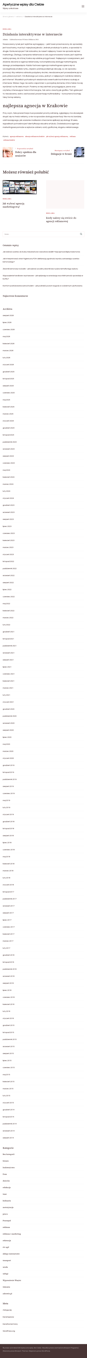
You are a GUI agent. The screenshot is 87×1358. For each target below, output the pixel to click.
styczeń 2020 (8, 758)
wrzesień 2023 (8, 512)
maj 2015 (6, 1074)
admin (5, 39)
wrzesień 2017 (8, 906)
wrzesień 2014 (8, 1131)
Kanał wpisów (8, 1317)
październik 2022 (10, 568)
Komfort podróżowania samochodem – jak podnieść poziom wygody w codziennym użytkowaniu (42, 286)
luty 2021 (6, 695)
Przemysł (7, 1220)
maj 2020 (6, 744)
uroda (5, 1267)
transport (7, 1260)
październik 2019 (10, 779)
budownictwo (9, 1167)
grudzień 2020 (8, 709)
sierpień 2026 (8, 315)
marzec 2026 (8, 350)
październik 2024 (10, 442)
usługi (5, 1273)
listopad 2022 (8, 561)
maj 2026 (6, 336)
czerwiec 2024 (9, 463)
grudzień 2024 (8, 428)
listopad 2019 (8, 772)
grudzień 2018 (8, 821)
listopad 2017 (8, 892)
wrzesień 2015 (8, 1046)
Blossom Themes (21, 1351)
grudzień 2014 (8, 1110)
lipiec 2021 (7, 667)
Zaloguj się (7, 1310)
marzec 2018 (8, 871)
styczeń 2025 (8, 421)
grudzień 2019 (8, 765)
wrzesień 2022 (8, 575)
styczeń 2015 (8, 1103)
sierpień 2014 (8, 1138)
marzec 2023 (8, 547)
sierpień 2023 (8, 519)
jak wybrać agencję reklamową (57, 136)
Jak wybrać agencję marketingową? (13, 205)
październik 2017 (10, 899)
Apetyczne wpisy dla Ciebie (23, 4)
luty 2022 (6, 625)
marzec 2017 (8, 941)
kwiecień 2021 (8, 681)
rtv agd (6, 1247)
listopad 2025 (8, 379)
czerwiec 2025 (9, 393)
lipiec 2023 (7, 526)
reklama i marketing (12, 1234)
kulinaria (7, 1200)
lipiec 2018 (7, 842)
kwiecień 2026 (8, 343)
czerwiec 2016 (9, 997)
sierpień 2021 (8, 660)
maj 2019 (6, 800)
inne (5, 1194)
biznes (6, 1161)
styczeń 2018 (8, 885)
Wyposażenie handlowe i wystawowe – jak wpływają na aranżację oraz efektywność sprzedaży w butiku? (43, 277)
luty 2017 (6, 948)
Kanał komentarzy (10, 1324)
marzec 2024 (8, 484)
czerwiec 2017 (9, 927)
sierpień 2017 (8, 913)
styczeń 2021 (8, 702)
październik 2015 (10, 1039)
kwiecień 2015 (8, 1081)
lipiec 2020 (7, 737)
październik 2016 (10, 969)
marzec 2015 (8, 1089)
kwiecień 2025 (8, 407)
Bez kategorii (8, 1154)
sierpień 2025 (8, 386)
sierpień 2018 (8, 836)
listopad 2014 (8, 1117)
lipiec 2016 (7, 990)
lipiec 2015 (7, 1060)
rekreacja (7, 1240)
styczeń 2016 (8, 1018)
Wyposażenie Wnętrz (12, 1280)
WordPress (46, 1351)
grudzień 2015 (8, 1025)
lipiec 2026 (7, 322)
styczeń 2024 (8, 498)
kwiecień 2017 (8, 934)
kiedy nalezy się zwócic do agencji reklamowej (61, 219)
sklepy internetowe (11, 1254)
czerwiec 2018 (9, 850)
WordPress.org (9, 1331)
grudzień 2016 (8, 955)
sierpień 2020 (8, 730)
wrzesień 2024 (8, 449)
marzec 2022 (8, 618)
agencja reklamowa (17, 136)
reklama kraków (9, 140)
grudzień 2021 (8, 632)
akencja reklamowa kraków (35, 136)
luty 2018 (6, 878)
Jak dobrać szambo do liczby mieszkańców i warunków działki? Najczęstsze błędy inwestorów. (41, 252)
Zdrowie (6, 1287)
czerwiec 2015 (9, 1067)
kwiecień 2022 (8, 611)
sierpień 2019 (8, 786)
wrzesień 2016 (8, 976)
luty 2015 (6, 1096)
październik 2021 (10, 646)
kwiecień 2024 (8, 477)
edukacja (7, 1187)
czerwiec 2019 (9, 793)
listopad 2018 (8, 828)
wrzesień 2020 (8, 723)
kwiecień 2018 (8, 864)
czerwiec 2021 (9, 674)
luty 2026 (6, 358)
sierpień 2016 (8, 983)
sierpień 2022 (8, 582)
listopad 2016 (8, 962)
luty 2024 (6, 491)
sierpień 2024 (8, 456)
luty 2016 (6, 1011)
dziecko (6, 1181)
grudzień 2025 (8, 372)
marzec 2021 (8, 688)
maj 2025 (6, 400)
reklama (7, 29)
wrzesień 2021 (8, 653)
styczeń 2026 (8, 365)
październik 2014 (10, 1124)
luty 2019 (6, 807)
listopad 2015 (8, 1032)
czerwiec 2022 (9, 597)
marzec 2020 (8, 751)
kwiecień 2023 (8, 540)
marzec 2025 (8, 414)
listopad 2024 (8, 435)
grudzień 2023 (8, 505)
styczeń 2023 (8, 554)
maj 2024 (6, 470)
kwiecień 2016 (8, 1004)
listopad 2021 (8, 639)
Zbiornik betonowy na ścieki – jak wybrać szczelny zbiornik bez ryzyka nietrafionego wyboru (40, 269)
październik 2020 (10, 716)
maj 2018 (6, 857)
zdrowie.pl (7, 1293)
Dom (5, 1174)
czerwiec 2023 (9, 533)
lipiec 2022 (7, 589)
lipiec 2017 (7, 920)
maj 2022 (6, 603)
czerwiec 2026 (9, 329)
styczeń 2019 (8, 814)
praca (5, 1214)
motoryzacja (8, 1207)
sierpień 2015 (8, 1053)
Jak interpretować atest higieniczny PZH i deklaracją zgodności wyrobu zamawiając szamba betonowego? (41, 260)
